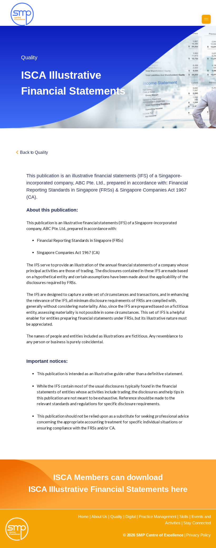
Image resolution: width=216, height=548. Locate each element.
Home (83, 516)
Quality (116, 516)
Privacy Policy (198, 535)
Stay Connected (197, 523)
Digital (130, 516)
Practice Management (157, 516)
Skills (183, 516)
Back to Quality (34, 152)
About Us (99, 516)
